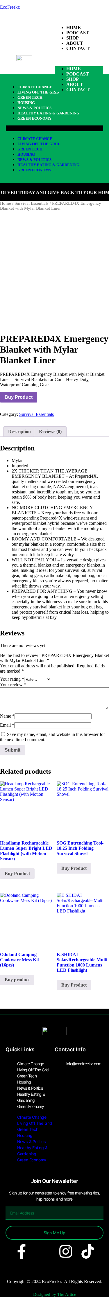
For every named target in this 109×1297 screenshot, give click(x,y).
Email (7, 725)
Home (73, 27)
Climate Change (34, 138)
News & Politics (34, 108)
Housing (26, 154)
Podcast (77, 32)
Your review (13, 684)
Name (7, 716)
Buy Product (19, 397)
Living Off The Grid (38, 144)
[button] (79, 59)
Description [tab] (19, 431)
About (74, 43)
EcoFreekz (10, 7)
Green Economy (34, 118)
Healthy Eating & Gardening (48, 113)
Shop (72, 37)
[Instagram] (65, 1251)
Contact (78, 48)
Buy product (17, 979)
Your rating (12, 679)
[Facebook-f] (21, 1251)
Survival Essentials (32, 203)
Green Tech (29, 149)
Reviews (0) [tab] (50, 431)
